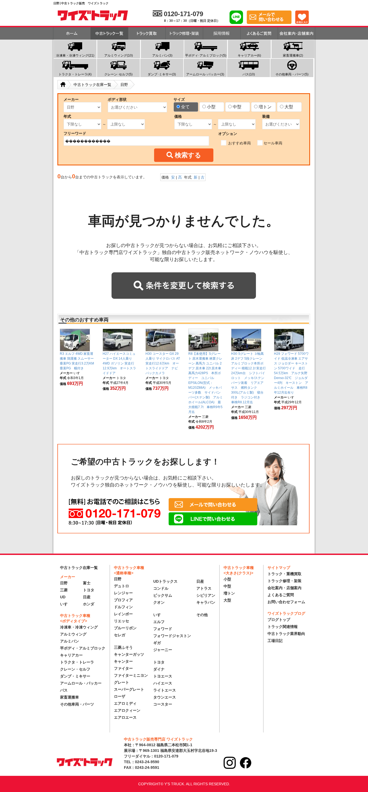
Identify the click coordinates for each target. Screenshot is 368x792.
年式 (67, 116)
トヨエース (162, 676)
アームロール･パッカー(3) (205, 74)
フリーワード (75, 133)
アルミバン (69, 641)
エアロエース (125, 717)
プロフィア (123, 600)
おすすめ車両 (239, 143)
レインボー (123, 614)
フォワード (162, 629)
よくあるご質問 (281, 595)
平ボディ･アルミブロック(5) (205, 55)
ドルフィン (123, 607)
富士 (87, 583)
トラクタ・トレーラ (77, 662)
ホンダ (88, 604)
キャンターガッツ (129, 654)
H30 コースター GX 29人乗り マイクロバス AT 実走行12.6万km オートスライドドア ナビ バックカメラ (163, 363)
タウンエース (164, 697)
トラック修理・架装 (284, 581)
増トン (265, 107)
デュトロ (121, 586)
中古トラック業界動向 (286, 633)
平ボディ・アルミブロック (82, 648)
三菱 (64, 590)
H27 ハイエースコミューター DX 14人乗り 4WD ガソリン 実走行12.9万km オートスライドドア (119, 363)
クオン (159, 602)
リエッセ (121, 621)
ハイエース (162, 683)
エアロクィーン (127, 710)
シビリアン (205, 595)
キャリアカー (71, 655)
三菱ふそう (123, 647)
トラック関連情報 (283, 626)
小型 (211, 107)
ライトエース (164, 690)
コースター (162, 704)
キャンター (123, 661)
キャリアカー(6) (249, 55)
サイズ (179, 99)
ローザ (119, 696)
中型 (237, 107)
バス (64, 690)
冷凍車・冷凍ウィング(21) (75, 55)
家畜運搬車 (69, 697)
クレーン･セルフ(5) (118, 74)
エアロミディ (125, 703)
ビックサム (162, 595)
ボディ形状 (117, 99)
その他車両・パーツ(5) (291, 74)
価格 (178, 116)
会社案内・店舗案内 (284, 588)
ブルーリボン (125, 628)
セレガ (119, 635)
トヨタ (88, 590)
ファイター (123, 668)
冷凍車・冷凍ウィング (79, 627)
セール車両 (272, 143)
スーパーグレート (129, 689)
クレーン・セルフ (75, 669)
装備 (266, 116)
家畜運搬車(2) (293, 55)
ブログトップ (279, 619)
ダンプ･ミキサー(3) (162, 74)
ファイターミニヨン (131, 675)
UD (62, 597)
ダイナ (159, 669)
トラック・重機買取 (284, 574)
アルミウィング (73, 634)
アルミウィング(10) (118, 55)
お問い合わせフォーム (286, 602)
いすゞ (65, 604)
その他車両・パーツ (77, 704)
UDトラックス (165, 581)
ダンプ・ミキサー (75, 676)
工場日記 (275, 640)
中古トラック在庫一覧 (79, 567)
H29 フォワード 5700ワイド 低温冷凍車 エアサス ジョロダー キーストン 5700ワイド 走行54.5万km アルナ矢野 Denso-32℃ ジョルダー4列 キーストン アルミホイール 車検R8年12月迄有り (292, 373)
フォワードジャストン (172, 636)
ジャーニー (162, 650)
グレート (121, 682)
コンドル (160, 588)
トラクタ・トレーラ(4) (75, 74)
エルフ (159, 622)
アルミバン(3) (162, 55)
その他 (202, 615)
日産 (87, 597)
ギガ (157, 643)
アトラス (203, 588)
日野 (64, 583)
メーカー (71, 99)
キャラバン (205, 602)
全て (185, 107)
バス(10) (248, 74)
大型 (288, 107)
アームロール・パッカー (81, 683)
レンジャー (123, 593)
